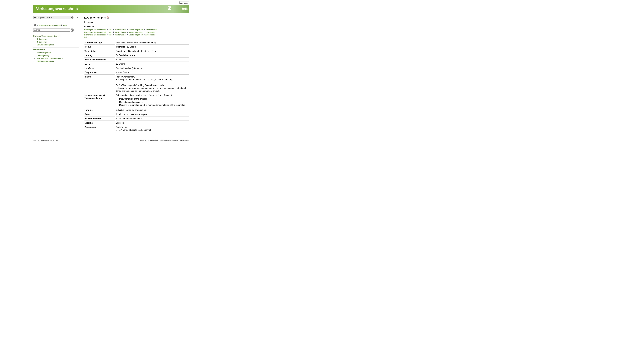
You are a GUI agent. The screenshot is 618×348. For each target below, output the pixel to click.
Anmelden (184, 3)
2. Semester (42, 39)
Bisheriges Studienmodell (50, 25)
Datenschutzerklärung (149, 140)
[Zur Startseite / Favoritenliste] (34, 25)
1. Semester (150, 32)
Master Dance (39, 49)
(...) (85, 37)
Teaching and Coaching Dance (50, 58)
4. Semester (42, 42)
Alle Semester (151, 30)
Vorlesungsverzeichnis (57, 8)
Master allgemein (44, 53)
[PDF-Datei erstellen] (108, 17)
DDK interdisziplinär (45, 45)
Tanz (65, 25)
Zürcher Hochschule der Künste (45, 140)
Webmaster (184, 140)
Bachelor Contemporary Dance (46, 36)
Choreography (43, 56)
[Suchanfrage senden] (72, 30)
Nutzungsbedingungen (169, 140)
